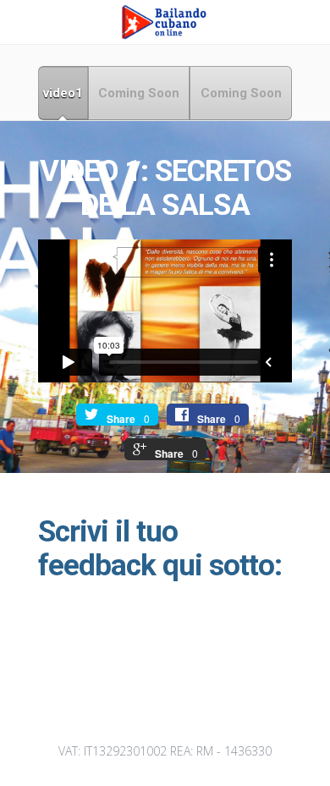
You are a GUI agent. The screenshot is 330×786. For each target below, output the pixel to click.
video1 (63, 93)
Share (121, 418)
